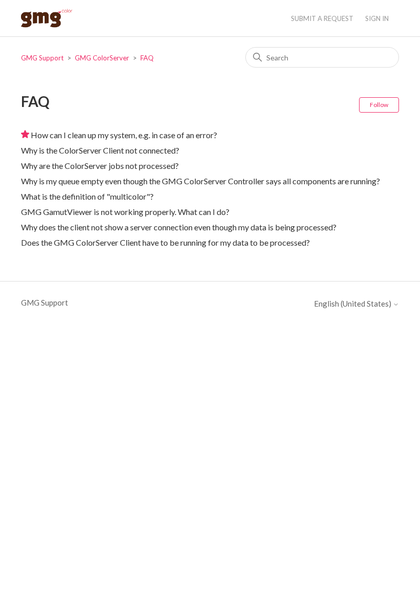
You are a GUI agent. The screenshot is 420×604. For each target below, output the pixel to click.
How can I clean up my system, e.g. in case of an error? (124, 135)
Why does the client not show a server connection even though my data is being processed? (179, 227)
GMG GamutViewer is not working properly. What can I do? (125, 212)
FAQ (147, 58)
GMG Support (42, 58)
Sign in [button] (377, 18)
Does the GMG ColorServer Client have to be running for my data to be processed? (165, 242)
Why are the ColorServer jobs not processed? (100, 165)
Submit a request (322, 18)
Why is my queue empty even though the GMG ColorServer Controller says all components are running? (200, 181)
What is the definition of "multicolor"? (87, 196)
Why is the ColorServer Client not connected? (100, 150)
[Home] (46, 18)
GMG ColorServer (102, 58)
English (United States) (353, 303)
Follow (379, 105)
